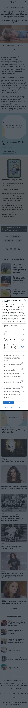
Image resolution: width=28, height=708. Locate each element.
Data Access (14, 407)
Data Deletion (6, 407)
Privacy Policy (22, 407)
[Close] (25, 300)
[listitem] (14, 326)
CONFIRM (8, 402)
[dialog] (14, 354)
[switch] (22, 329)
